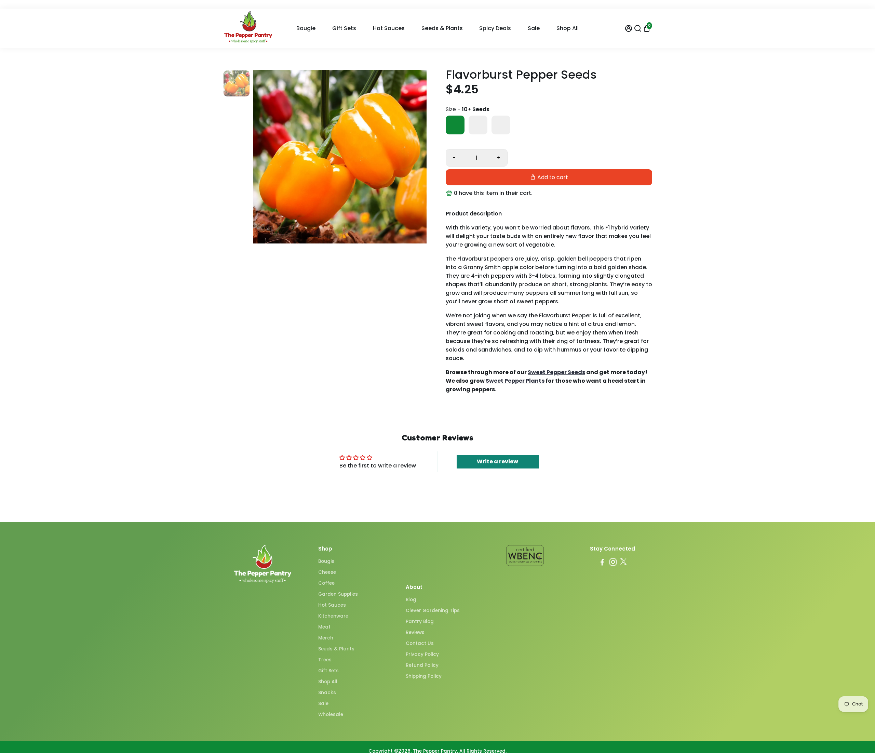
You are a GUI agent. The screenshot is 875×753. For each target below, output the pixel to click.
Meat (324, 627)
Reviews (415, 632)
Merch (325, 638)
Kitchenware (333, 616)
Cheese (327, 572)
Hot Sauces (389, 28)
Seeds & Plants (442, 28)
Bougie (305, 28)
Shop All (567, 28)
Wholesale (330, 714)
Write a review (497, 461)
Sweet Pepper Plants (515, 381)
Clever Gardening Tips (433, 610)
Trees (325, 660)
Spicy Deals (495, 28)
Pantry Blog (420, 621)
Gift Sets (344, 28)
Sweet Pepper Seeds (556, 372)
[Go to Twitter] (623, 563)
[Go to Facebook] (602, 563)
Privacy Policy (422, 654)
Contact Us (420, 643)
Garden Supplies (338, 594)
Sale (534, 28)
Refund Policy (422, 665)
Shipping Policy (424, 676)
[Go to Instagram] (613, 563)
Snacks (327, 692)
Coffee (326, 583)
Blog (411, 599)
